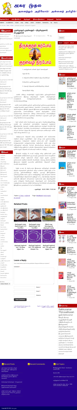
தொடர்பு (56, 22)
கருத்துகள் (66, 42)
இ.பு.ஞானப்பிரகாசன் (65, 334)
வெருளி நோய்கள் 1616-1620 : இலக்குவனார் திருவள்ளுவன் (6, 82)
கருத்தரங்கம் (4, 191)
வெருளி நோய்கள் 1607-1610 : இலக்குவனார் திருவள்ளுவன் (6, 118)
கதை (22, 22)
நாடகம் (2, 231)
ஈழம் (2, 178)
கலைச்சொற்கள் (4, 195)
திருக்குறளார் (47, 195)
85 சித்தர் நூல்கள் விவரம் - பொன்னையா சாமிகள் (62, 368)
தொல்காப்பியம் (4, 19)
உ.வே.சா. (70, 340)
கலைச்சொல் (62, 347)
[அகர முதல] (38, 14)
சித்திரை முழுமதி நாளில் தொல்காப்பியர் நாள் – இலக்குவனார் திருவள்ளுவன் (6, 36)
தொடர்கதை (3, 227)
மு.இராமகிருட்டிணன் (5, 260)
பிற (51, 22)
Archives (2, 281)
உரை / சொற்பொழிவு (5, 183)
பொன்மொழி (3, 256)
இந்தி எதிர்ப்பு (4, 168)
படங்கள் (2, 235)
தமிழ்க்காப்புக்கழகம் (64, 338)
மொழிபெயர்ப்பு (4, 265)
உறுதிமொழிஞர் (4, 185)
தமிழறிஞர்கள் (4, 216)
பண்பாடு (3, 239)
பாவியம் (32, 22)
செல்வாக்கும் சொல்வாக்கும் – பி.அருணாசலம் (65, 58)
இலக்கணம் (3, 170)
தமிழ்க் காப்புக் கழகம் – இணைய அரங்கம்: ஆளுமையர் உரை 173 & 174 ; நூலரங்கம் (71, 131)
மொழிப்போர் (3, 267)
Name (38, 287)
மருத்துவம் (3, 258)
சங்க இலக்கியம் (16, 19)
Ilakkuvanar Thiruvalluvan (66, 311)
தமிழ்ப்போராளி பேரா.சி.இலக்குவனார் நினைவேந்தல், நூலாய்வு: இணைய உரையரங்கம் (67, 53)
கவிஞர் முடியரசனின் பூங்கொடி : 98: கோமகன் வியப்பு (71, 276)
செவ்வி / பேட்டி (4, 214)
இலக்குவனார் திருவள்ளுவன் (24, 36)
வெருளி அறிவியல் (5, 273)
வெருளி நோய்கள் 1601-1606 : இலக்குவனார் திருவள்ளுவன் (6, 136)
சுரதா (65, 349)
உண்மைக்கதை (4, 180)
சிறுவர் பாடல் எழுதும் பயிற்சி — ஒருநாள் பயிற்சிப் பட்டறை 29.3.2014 (45, 306)
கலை (2, 193)
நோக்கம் (58, 19)
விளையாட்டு (3, 269)
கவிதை (26, 22)
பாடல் (2, 244)
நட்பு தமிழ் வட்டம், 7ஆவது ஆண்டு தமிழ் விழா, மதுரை (71, 238)
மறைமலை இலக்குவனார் (66, 336)
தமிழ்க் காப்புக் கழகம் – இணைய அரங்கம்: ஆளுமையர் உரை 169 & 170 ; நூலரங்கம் (71, 168)
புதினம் (2, 252)
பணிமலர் (3, 237)
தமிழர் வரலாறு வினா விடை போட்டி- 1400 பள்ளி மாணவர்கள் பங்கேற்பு (62, 384)
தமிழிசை (3, 218)
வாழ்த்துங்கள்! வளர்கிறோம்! (59, 380)
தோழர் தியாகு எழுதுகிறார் (64, 318)
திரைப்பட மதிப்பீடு (5, 223)
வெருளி (2, 271)
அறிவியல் (2, 22)
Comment (17, 266)
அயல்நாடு (3, 155)
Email (38, 291)
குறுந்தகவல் (3, 206)
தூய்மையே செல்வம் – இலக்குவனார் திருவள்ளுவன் (71, 250)
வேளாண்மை (3, 277)
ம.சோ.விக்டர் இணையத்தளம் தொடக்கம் (62, 376)
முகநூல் (2, 263)
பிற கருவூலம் (3, 250)
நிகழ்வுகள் (50, 19)
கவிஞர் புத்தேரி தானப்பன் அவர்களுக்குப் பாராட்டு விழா (71, 117)
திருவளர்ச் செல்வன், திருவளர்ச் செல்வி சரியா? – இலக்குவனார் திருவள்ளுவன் (71, 218)
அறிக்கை (3, 157)
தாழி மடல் (69, 322)
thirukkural (39, 195)
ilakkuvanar (68, 315)
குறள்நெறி (27, 195)
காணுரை (3, 199)
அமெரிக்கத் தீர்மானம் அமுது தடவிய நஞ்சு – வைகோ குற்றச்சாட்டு (22, 306)
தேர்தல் (2, 225)
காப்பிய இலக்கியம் (5, 202)
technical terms (68, 345)
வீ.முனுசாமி (17, 198)
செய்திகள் (38, 22)
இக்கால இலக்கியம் (39, 19)
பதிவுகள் (60, 42)
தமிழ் (73, 329)
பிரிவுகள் (72, 42)
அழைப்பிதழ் (3, 162)
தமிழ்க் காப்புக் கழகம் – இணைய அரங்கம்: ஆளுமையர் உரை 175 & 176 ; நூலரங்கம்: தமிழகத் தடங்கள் (67, 67)
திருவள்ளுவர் (67, 329)
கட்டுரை (17, 22)
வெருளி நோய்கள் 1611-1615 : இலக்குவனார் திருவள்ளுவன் (6, 100)
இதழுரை (3, 166)
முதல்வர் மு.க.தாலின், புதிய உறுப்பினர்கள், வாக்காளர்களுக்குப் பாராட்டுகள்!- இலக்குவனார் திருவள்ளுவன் (6, 48)
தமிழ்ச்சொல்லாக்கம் (64, 331)
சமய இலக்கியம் (9, 22)
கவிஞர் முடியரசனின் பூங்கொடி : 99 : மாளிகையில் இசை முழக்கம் (71, 262)
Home (8, 25)
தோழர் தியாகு (70, 347)
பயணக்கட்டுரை (4, 242)
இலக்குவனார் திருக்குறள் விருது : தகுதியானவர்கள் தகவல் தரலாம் (66, 62)
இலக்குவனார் (4, 172)
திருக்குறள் (27, 19)
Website (38, 295)
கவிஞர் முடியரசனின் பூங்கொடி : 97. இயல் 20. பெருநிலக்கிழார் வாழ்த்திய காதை (71, 290)
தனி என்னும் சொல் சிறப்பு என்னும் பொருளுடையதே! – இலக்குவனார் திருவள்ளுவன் (6, 64)
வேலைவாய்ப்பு (46, 22)
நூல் (61, 314)
